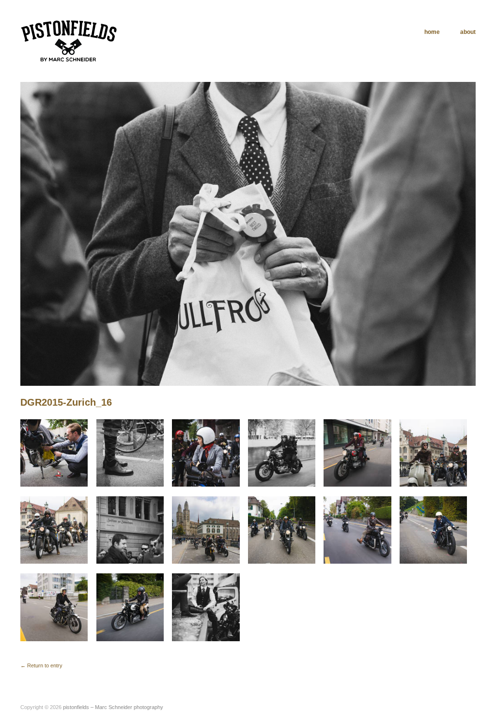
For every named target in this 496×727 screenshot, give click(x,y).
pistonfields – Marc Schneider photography (113, 707)
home (432, 32)
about (468, 32)
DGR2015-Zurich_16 (66, 402)
